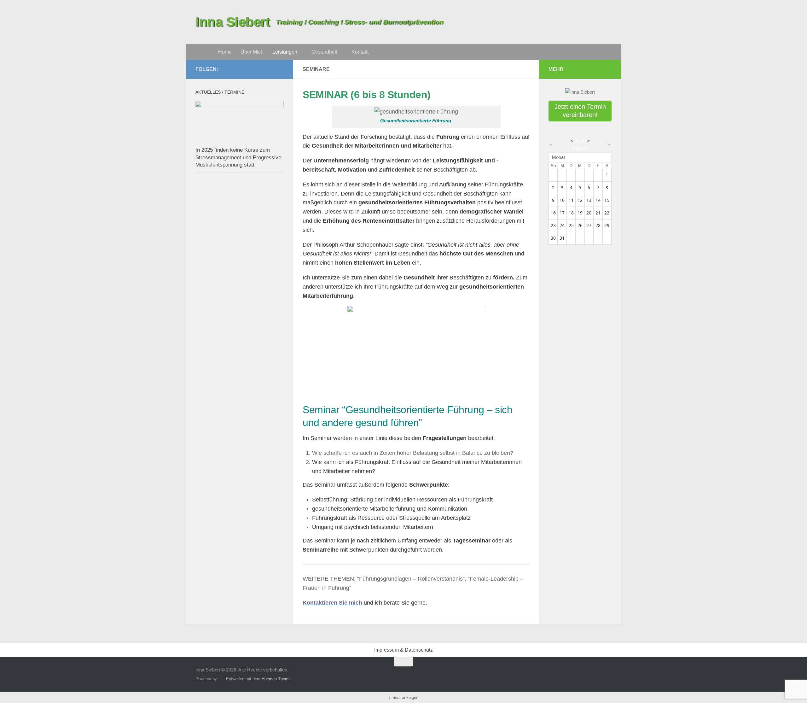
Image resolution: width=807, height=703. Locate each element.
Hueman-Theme (276, 679)
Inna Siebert (232, 22)
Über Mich (252, 52)
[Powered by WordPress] (220, 679)
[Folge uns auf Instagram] (270, 69)
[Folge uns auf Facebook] (280, 69)
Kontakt (360, 52)
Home (225, 52)
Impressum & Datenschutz (403, 650)
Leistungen (284, 52)
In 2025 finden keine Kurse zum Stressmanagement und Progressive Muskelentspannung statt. (238, 157)
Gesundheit (324, 52)
